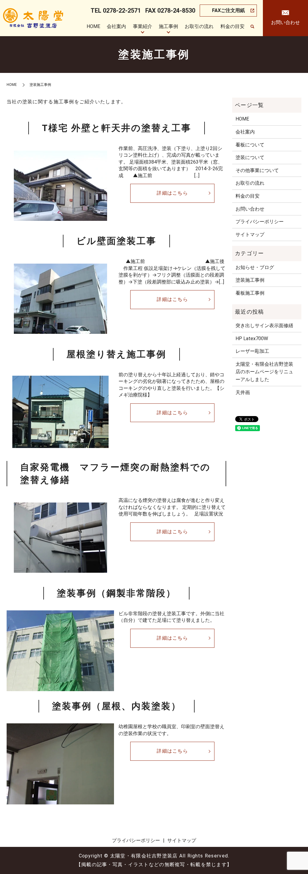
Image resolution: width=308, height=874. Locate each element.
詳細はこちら (172, 193)
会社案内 (116, 26)
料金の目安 (232, 26)
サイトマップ (250, 234)
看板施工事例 (250, 293)
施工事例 (168, 26)
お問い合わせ (250, 209)
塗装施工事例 (250, 280)
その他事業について (257, 170)
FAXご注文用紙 (228, 10)
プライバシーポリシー (260, 221)
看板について (250, 145)
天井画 (243, 392)
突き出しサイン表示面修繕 (264, 325)
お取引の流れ (199, 26)
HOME (93, 26)
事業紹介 (142, 26)
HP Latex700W (252, 338)
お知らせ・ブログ (255, 267)
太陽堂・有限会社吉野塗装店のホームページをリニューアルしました (264, 371)
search (252, 26)
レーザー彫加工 (252, 351)
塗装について (250, 157)
